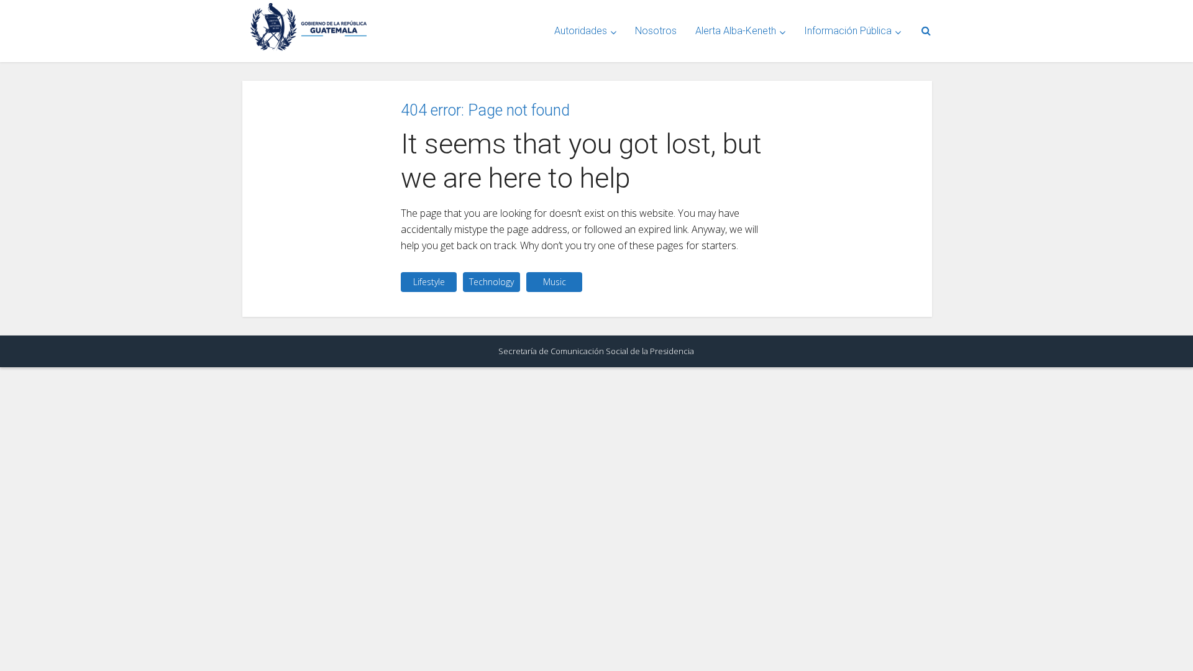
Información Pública (848, 31)
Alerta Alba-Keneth (735, 31)
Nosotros (656, 31)
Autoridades (580, 31)
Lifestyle (429, 282)
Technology (491, 282)
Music (554, 282)
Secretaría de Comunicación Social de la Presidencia (596, 351)
